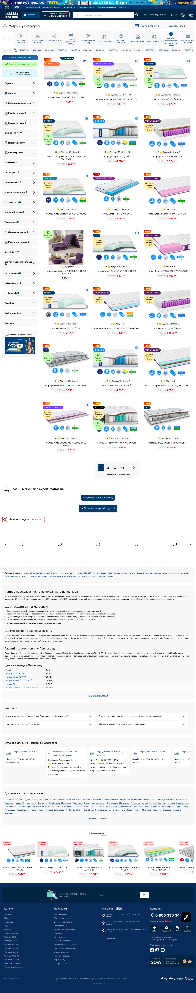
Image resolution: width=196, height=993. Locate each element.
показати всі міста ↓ (98, 819)
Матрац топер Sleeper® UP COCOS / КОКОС (117, 99)
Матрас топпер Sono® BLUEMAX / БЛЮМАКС (18, 868)
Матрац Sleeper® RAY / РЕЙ (116, 156)
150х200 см (151, 50)
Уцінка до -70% (10, 940)
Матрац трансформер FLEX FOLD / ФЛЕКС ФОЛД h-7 (65, 272)
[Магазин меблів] (17, 7)
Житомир (87, 799)
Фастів (72, 810)
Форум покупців (61, 952)
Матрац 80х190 (11, 952)
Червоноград (111, 806)
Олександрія (112, 803)
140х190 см (113, 50)
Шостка (59, 806)
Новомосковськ (98, 803)
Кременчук (42, 803)
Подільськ (157, 810)
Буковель (177, 810)
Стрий (177, 806)
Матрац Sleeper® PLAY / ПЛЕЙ (116, 385)
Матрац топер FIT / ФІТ (16, 673)
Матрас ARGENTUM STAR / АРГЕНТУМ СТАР (160, 868)
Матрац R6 (10, 684)
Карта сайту (59, 959)
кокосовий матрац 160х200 (17, 576)
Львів (14, 799)
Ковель (101, 806)
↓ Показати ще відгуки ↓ (98, 508)
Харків (34, 799)
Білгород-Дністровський (56, 810)
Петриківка (124, 803)
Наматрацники (10, 922)
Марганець (9, 813)
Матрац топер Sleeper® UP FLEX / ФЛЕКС (116, 271)
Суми (78, 799)
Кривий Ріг (19, 803)
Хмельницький (134, 799)
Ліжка (6, 918)
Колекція (9, 323)
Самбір (185, 806)
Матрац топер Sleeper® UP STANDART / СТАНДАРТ (66, 158)
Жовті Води (89, 810)
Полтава (71, 799)
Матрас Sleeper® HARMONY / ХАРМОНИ (89, 868)
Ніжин (86, 806)
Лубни (79, 810)
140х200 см (126, 50)
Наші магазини (32, 7)
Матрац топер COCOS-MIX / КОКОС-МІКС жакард (66, 444)
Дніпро (8, 799)
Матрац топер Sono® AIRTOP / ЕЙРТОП (167, 214)
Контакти (122, 7)
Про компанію (60, 937)
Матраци (8, 914)
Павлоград (78, 803)
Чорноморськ (167, 806)
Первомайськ (125, 806)
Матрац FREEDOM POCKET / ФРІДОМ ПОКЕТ (66, 385)
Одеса (27, 799)
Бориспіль (155, 806)
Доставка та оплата (86, 7)
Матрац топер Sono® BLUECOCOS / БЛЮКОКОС (167, 385)
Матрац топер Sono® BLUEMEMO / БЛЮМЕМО (116, 328)
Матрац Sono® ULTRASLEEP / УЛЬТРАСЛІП (167, 271)
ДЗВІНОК (187, 931)
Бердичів (68, 806)
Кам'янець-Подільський (15, 806)
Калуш (146, 806)
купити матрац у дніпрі (178, 573)
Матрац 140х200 (11, 956)
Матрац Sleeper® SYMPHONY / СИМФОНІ (116, 443)
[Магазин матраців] (7, 7)
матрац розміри (120, 573)
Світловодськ (101, 810)
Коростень (137, 806)
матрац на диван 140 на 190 (43, 576)
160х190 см (164, 50)
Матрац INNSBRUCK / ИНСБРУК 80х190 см (25, 687)
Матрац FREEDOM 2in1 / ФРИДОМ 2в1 (167, 443)
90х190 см (62, 50)
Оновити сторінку (98, 984)
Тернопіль (9, 803)
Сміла (86, 803)
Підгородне (66, 803)
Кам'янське (31, 803)
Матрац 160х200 (11, 944)
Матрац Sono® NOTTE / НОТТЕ (167, 156)
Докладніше (110, 938)
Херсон (105, 799)
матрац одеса (160, 573)
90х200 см (75, 50)
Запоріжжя (43, 799)
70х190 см (24, 50)
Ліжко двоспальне (12, 963)
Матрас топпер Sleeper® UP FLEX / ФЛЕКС (124, 868)
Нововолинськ (23, 810)
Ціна (10, 83)
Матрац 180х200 (11, 948)
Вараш (129, 810)
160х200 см (176, 50)
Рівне (184, 799)
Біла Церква (54, 803)
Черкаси (114, 799)
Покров (137, 810)
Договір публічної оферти (65, 944)
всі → (104, 833)
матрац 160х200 (84, 573)
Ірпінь (111, 810)
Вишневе (167, 810)
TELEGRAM (166, 931)
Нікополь (171, 803)
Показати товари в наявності (22, 64)
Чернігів (123, 799)
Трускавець (10, 810)
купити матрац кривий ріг (68, 576)
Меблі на (156, 959)
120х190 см (87, 50)
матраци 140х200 (89, 576)
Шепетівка (120, 810)
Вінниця (161, 799)
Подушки (8, 925)
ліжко (95, 573)
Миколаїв (97, 799)
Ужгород (170, 799)
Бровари (31, 806)
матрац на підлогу (67, 573)
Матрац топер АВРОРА (16, 677)
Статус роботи (60, 963)
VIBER (154, 931)
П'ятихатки (135, 803)
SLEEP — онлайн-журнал (65, 948)
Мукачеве (49, 806)
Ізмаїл (93, 806)
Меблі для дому (11, 933)
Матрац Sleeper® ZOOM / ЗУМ (66, 328)
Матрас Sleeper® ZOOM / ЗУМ (53, 867)
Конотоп (40, 806)
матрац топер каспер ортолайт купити (40, 573)
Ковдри (7, 929)
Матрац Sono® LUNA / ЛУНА (167, 328)
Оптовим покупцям (62, 940)
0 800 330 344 (58, 16)
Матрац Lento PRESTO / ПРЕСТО (116, 214)
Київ (20, 799)
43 (122, 468)
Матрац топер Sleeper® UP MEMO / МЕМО (66, 214)
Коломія (161, 803)
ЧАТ (177, 930)
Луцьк (178, 799)
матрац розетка (106, 576)
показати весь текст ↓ (98, 695)
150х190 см (138, 50)
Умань (145, 803)
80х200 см (49, 50)
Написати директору (12, 979)
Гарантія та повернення (106, 7)
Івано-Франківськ (58, 799)
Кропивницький (149, 799)
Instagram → (37, 519)
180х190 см (189, 50)
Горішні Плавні (37, 810)
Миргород (146, 810)
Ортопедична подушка (14, 967)
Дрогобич (78, 806)
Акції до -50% (10, 937)
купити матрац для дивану (141, 573)
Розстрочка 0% (69, 7)
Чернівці (153, 803)
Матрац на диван (11, 959)
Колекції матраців (62, 956)
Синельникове (182, 803)
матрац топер (106, 573)
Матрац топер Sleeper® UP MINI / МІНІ (66, 97)
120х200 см (100, 50)
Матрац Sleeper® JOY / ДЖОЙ (167, 99)
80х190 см (37, 50)
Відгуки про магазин (51, 7)
